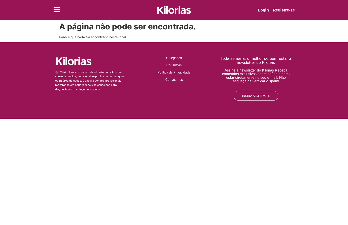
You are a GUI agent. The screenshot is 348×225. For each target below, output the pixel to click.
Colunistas (174, 65)
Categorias (174, 58)
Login (263, 10)
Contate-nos (174, 79)
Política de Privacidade (174, 72)
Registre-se (284, 10)
